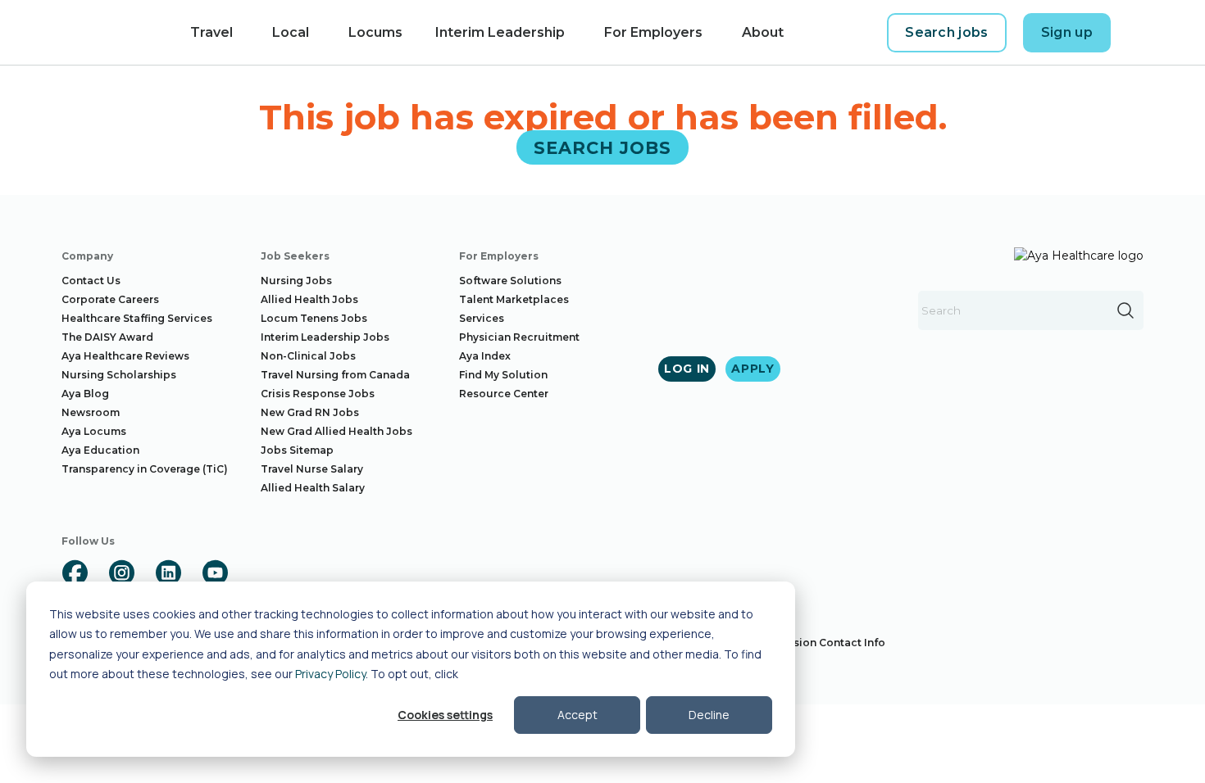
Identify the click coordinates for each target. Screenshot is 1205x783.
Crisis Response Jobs (318, 393)
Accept (577, 714)
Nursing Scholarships (118, 375)
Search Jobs (603, 147)
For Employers (653, 32)
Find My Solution (503, 375)
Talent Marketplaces (514, 299)
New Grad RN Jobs (310, 412)
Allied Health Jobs (309, 299)
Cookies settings (445, 714)
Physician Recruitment (519, 337)
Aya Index (485, 356)
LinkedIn (168, 572)
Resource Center (503, 393)
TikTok (261, 572)
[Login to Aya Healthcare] (1140, 33)
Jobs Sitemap (297, 450)
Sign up (1067, 32)
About (763, 32)
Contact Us (90, 280)
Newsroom (90, 412)
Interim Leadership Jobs (325, 337)
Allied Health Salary (313, 488)
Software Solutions (510, 280)
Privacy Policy (330, 673)
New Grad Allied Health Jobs (336, 431)
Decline (709, 714)
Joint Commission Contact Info (803, 642)
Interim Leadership (500, 32)
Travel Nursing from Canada (335, 375)
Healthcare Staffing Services (136, 318)
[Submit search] (1125, 310)
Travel (211, 32)
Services (481, 318)
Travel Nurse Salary (312, 469)
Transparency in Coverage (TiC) (144, 469)
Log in (687, 368)
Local (290, 32)
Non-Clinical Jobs (308, 356)
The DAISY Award (107, 337)
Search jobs (947, 32)
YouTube (215, 572)
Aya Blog (85, 393)
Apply (753, 368)
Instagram (121, 572)
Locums (375, 32)
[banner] (99, 32)
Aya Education (100, 450)
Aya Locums (93, 431)
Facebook (74, 572)
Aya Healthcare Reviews (125, 356)
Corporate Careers (110, 299)
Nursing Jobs (296, 280)
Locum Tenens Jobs (314, 318)
